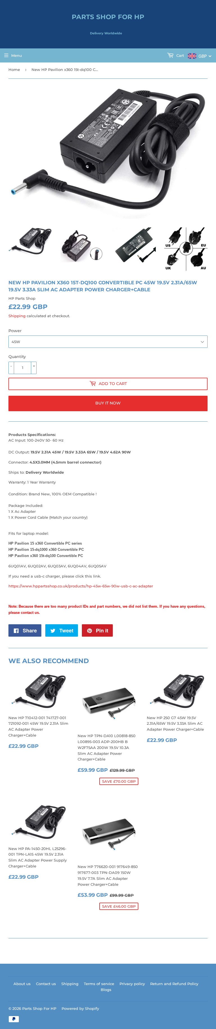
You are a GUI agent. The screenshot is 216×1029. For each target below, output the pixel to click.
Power (15, 330)
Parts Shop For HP (108, 17)
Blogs (106, 989)
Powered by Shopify (80, 1008)
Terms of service (99, 983)
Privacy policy (132, 983)
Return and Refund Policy (174, 983)
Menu (16, 55)
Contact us (46, 983)
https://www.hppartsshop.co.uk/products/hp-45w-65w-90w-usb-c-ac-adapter (80, 586)
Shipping (17, 316)
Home (14, 69)
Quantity (17, 356)
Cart (179, 55)
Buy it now (108, 403)
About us (22, 983)
